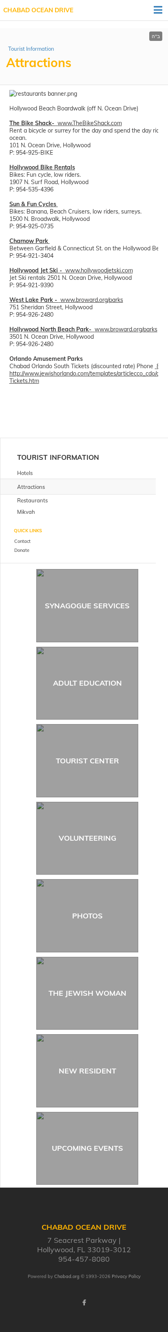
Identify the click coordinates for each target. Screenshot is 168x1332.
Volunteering (87, 838)
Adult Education (87, 683)
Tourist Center (87, 760)
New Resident (87, 1071)
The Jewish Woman (87, 993)
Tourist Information (31, 48)
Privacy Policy (126, 1276)
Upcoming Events (87, 1148)
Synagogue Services (87, 605)
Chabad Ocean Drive (38, 10)
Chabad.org (67, 1276)
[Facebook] (84, 1302)
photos (87, 915)
